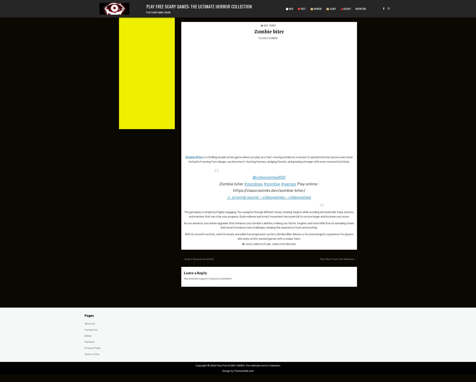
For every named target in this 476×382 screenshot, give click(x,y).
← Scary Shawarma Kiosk (197, 259)
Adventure (360, 9)
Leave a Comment (270, 38)
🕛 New (289, 9)
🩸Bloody (345, 9)
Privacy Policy (93, 348)
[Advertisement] (147, 73)
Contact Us (91, 329)
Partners (90, 342)
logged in (204, 278)
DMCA (88, 336)
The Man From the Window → (338, 259)
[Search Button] (388, 8)
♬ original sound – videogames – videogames (269, 197)
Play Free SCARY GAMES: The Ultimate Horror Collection (199, 6)
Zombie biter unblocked (284, 244)
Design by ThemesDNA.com (238, 371)
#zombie (272, 184)
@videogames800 (269, 177)
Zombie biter (269, 32)
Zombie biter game (262, 244)
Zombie (272, 25)
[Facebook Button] (383, 8)
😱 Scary (331, 9)
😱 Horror (316, 9)
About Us (90, 323)
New (266, 25)
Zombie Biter (194, 157)
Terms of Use (92, 354)
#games (288, 184)
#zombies (253, 184)
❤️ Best (302, 9)
